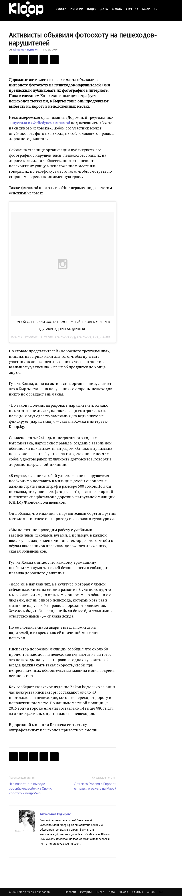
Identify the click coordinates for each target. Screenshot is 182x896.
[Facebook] (13, 59)
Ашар (146, 8)
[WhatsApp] (54, 59)
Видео (91, 8)
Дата (104, 8)
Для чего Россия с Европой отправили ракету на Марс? (95, 786)
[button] (167, 8)
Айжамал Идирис (25, 49)
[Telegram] (44, 59)
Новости (59, 8)
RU (156, 8)
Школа (117, 8)
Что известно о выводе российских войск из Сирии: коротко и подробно (30, 788)
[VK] (33, 59)
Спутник (132, 8)
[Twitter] (23, 59)
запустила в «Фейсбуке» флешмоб (39, 122)
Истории (76, 8)
